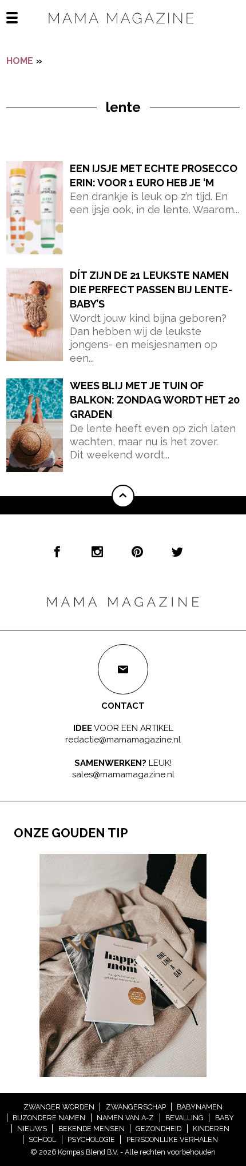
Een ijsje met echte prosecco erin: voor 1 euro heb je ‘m (153, 175)
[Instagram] (97, 551)
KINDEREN (211, 1128)
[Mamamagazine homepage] (123, 28)
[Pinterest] (137, 551)
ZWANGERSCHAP (136, 1107)
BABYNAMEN (200, 1107)
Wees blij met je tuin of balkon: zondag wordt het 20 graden (155, 400)
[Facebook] (57, 551)
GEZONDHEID (158, 1128)
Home (19, 60)
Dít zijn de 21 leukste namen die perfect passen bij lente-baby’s (151, 289)
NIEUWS (32, 1128)
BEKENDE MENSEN (91, 1128)
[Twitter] (177, 551)
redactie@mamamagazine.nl (123, 739)
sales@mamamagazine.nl (123, 774)
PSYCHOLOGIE (91, 1139)
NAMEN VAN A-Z (125, 1117)
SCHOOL (42, 1139)
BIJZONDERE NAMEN (49, 1117)
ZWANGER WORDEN (58, 1107)
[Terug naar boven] (123, 496)
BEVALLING (184, 1117)
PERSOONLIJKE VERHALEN (172, 1139)
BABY (224, 1117)
